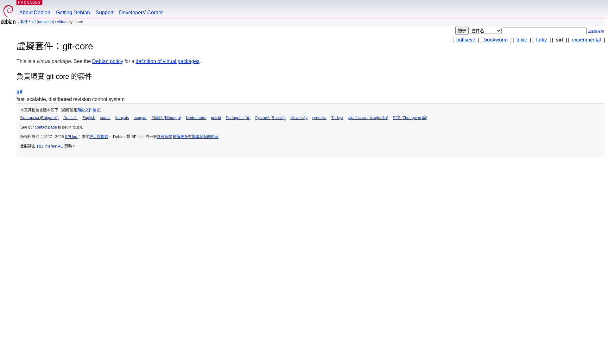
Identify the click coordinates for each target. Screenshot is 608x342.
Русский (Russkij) (270, 118)
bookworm (496, 39)
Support (104, 12)
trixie (521, 39)
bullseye (465, 39)
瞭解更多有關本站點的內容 (195, 137)
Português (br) (238, 118)
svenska (319, 118)
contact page (46, 127)
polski (216, 118)
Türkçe (337, 118)
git (19, 91)
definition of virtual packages (168, 61)
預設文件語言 (88, 110)
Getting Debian (73, 12)
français (122, 118)
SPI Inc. (71, 137)
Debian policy (107, 61)
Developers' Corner (141, 12)
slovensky (298, 118)
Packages (29, 2)
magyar (140, 118)
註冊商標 (164, 137)
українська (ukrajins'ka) (368, 118)
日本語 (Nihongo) (166, 118)
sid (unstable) (42, 22)
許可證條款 (98, 137)
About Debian (34, 12)
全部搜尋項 (596, 31)
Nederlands (196, 118)
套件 (24, 22)
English (88, 118)
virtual (62, 22)
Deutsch (70, 118)
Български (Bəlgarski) (39, 118)
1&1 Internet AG (49, 146)
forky (541, 39)
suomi (105, 118)
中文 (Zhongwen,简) (410, 118)
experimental (586, 39)
